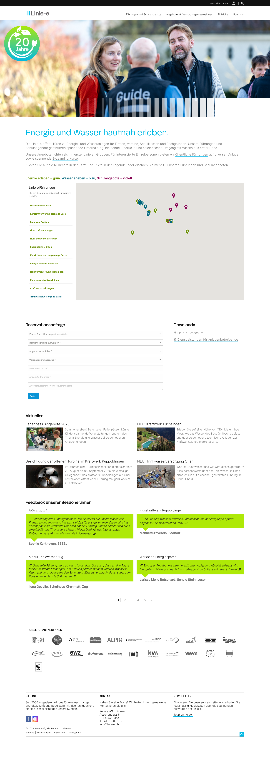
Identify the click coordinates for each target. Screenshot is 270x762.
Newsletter (215, 3)
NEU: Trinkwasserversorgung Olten (165, 461)
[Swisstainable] (57, 643)
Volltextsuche (43, 732)
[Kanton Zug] (230, 656)
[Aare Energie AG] (77, 643)
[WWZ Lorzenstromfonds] (210, 656)
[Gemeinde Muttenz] (96, 656)
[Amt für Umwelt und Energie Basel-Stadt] (134, 643)
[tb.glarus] (172, 656)
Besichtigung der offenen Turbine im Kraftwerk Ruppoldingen (75, 461)
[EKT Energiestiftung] (230, 643)
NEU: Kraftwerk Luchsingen (159, 424)
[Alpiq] (115, 643)
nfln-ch (109, 724)
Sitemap (30, 732)
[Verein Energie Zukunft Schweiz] (38, 643)
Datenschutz (74, 732)
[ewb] (57, 656)
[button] (155, 210)
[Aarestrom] (96, 643)
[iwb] (172, 643)
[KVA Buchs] (153, 656)
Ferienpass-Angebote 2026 (48, 424)
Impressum (59, 732)
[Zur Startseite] (37, 13)
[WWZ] (191, 656)
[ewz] (77, 656)
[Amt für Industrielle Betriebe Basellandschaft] (153, 643)
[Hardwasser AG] (115, 656)
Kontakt (226, 3)
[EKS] (210, 643)
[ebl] (191, 643)
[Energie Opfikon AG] (38, 656)
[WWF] (38, 670)
